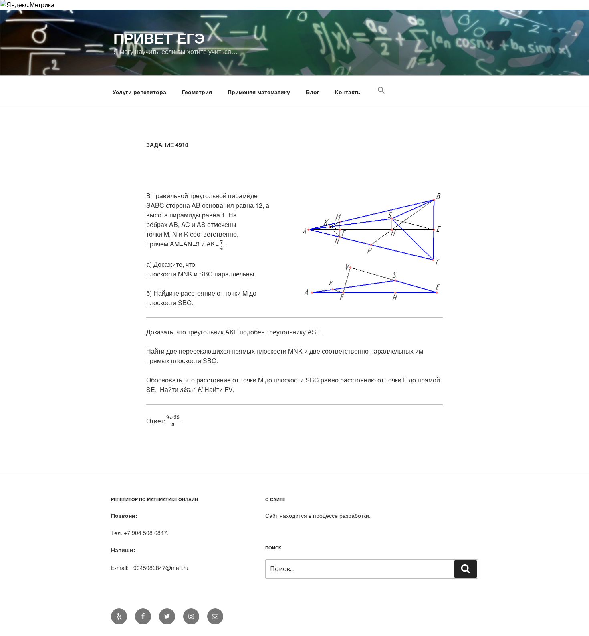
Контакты (348, 92)
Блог (312, 92)
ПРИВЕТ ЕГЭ (159, 37)
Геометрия (197, 92)
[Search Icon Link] (381, 90)
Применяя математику (259, 92)
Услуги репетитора (139, 92)
